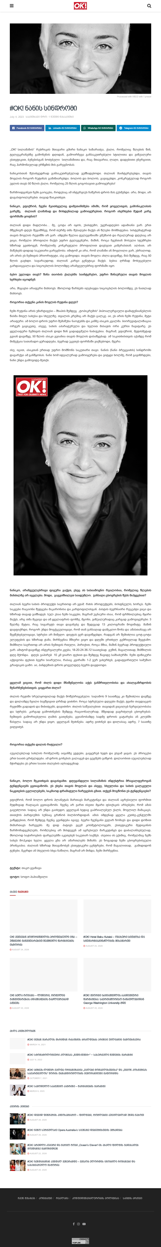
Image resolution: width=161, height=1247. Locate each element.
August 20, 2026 (20, 1008)
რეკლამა (62, 1198)
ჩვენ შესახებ (26, 1198)
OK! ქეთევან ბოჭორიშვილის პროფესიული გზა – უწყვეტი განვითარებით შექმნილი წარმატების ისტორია (43, 940)
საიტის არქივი (132, 1198)
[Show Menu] (12, 6)
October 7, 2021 (38, 1078)
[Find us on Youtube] (84, 1224)
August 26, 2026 (38, 1135)
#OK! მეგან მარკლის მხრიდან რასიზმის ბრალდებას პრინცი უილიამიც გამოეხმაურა (84, 1039)
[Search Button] (149, 6)
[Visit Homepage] (80, 6)
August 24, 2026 (20, 950)
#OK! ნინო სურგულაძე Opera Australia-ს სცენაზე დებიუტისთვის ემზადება (74, 1130)
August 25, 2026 (94, 946)
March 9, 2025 (37, 1091)
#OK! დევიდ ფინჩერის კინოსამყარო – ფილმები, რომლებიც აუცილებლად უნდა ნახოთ (85, 1115)
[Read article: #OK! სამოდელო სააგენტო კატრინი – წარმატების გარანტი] (18, 1090)
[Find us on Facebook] (74, 1224)
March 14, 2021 (37, 1045)
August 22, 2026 (38, 1153)
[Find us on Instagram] (78, 1224)
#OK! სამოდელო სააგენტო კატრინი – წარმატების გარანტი (66, 1086)
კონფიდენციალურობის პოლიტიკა (95, 1198)
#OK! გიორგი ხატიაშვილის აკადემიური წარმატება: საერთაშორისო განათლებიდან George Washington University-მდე (113, 999)
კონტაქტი (45, 1198)
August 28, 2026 (38, 1120)
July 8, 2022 (35, 1060)
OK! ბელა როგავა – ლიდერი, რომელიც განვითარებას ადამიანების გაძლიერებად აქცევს (39, 999)
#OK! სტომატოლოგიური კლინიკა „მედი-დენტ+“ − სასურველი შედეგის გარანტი (80, 1054)
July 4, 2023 (17, 116)
